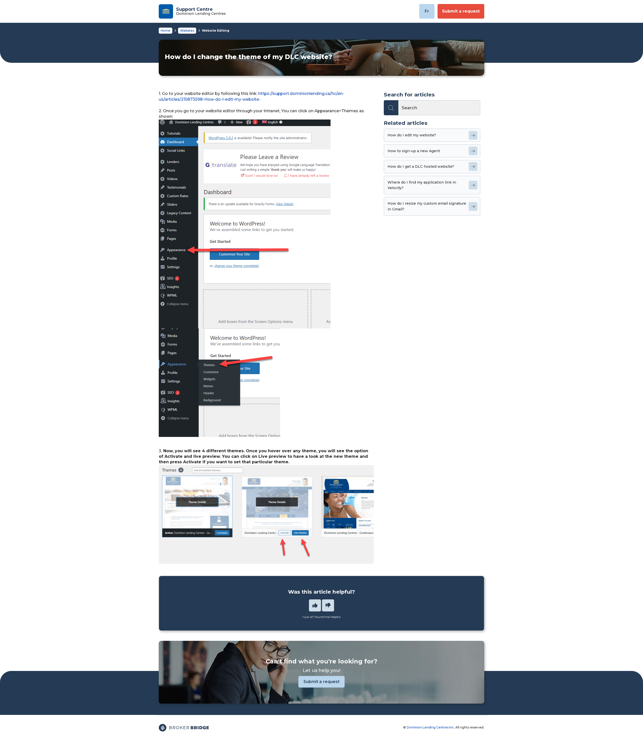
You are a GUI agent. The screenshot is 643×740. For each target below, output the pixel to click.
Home (165, 30)
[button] (315, 605)
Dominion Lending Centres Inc (430, 727)
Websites (187, 30)
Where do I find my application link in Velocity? (422, 185)
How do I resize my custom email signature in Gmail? (427, 206)
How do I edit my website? (412, 135)
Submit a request (461, 11)
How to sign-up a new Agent (414, 151)
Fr (427, 11)
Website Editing (215, 30)
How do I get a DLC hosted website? (421, 166)
